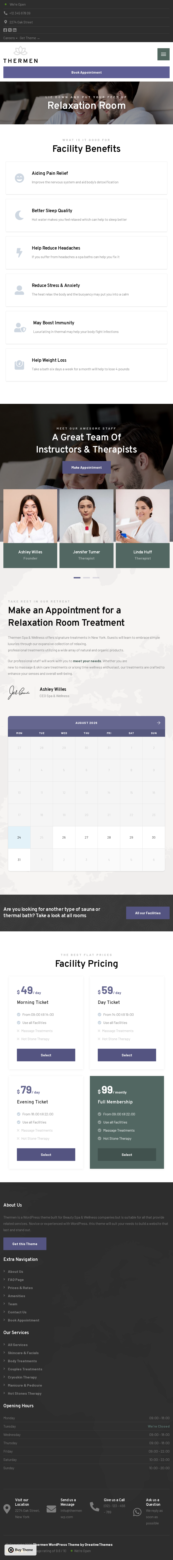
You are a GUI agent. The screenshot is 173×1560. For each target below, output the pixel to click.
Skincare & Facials (23, 1353)
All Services (18, 1344)
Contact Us (17, 1312)
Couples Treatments (25, 1369)
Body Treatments (22, 1361)
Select (46, 1055)
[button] (77, 577)
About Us (15, 1271)
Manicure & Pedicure (25, 1385)
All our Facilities (148, 913)
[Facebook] (5, 30)
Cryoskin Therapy (22, 1377)
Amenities (16, 1296)
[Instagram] (30, 538)
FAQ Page (16, 1279)
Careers (9, 38)
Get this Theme (24, 1244)
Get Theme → (30, 38)
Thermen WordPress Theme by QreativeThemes (73, 1544)
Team (12, 1304)
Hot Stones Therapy (24, 1393)
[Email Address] (36, 538)
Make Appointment (86, 467)
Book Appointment (86, 72)
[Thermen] (20, 54)
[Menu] (163, 54)
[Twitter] (10, 30)
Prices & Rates (20, 1287)
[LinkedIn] (14, 30)
